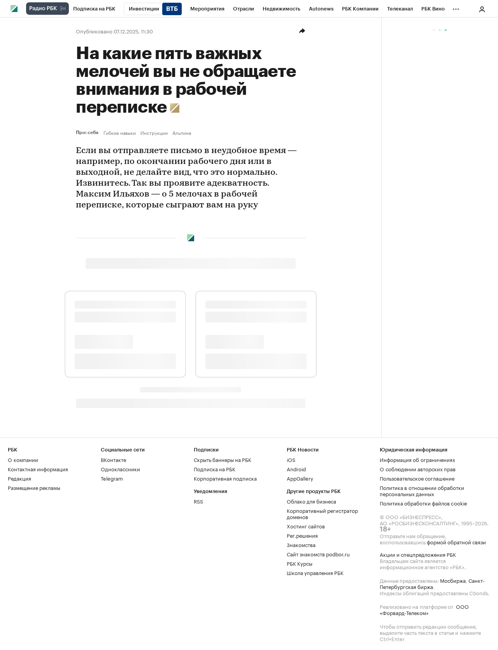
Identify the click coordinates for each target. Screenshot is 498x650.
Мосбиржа (453, 580)
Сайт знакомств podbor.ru (318, 554)
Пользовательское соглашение (417, 478)
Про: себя (88, 132)
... (455, 7)
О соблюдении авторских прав (418, 468)
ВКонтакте (113, 459)
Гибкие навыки (119, 132)
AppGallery (300, 478)
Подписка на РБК (214, 468)
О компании (23, 459)
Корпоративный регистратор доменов (322, 513)
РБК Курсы (299, 563)
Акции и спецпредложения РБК (418, 554)
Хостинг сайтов (306, 526)
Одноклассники (120, 468)
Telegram (112, 478)
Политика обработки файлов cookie (423, 503)
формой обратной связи (456, 541)
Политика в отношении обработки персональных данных (422, 490)
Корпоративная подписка (225, 478)
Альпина (181, 132)
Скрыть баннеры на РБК (222, 459)
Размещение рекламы (34, 487)
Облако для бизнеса (311, 501)
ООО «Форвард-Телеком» (424, 609)
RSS (198, 501)
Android (296, 468)
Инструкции (154, 132)
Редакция (19, 478)
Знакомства (301, 544)
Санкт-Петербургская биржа (432, 583)
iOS (291, 459)
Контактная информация (38, 468)
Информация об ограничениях (417, 459)
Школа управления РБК (315, 572)
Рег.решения (302, 535)
